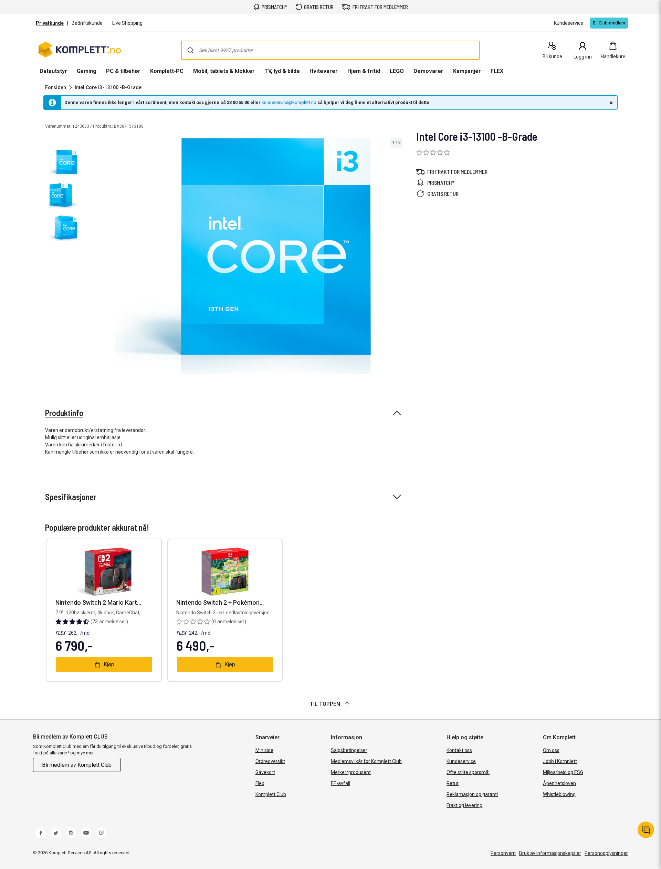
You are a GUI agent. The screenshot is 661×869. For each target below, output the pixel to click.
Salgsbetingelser (349, 750)
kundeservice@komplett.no (289, 102)
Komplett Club (270, 794)
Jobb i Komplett (560, 761)
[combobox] (330, 50)
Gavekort (265, 772)
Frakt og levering (464, 805)
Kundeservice (461, 761)
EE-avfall (340, 783)
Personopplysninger (606, 853)
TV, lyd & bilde (282, 71)
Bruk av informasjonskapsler (550, 853)
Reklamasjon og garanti (472, 794)
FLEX (497, 71)
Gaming (86, 71)
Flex (259, 783)
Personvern (503, 853)
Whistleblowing (559, 794)
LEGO (397, 71)
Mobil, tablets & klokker (224, 71)
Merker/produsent (351, 772)
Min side (264, 750)
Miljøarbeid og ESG (563, 772)
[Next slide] (396, 257)
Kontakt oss (459, 750)
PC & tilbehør (123, 71)
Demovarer (428, 71)
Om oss (551, 750)
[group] (243, 256)
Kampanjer (467, 71)
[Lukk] (610, 102)
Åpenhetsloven (559, 783)
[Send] (190, 50)
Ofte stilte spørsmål (468, 772)
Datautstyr (53, 71)
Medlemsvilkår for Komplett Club (366, 761)
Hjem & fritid (363, 71)
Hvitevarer (323, 71)
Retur (453, 783)
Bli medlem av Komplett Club (77, 765)
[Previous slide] (89, 257)
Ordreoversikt (270, 761)
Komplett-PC (166, 71)
